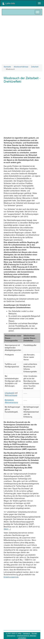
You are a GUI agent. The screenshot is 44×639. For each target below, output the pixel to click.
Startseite (7, 66)
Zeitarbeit (34, 66)
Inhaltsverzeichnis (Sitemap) (26, 635)
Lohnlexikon (22, 638)
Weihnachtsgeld (11, 395)
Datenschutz (11, 635)
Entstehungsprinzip (11, 577)
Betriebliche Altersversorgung (11, 401)
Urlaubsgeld (9, 393)
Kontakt (34, 633)
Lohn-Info (10, 3)
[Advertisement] (22, 40)
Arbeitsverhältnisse (21, 66)
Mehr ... (7, 529)
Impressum (26, 633)
